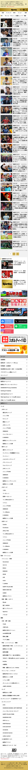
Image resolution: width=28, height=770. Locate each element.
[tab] (14, 12)
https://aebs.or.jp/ (5, 758)
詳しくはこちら (10, 6)
